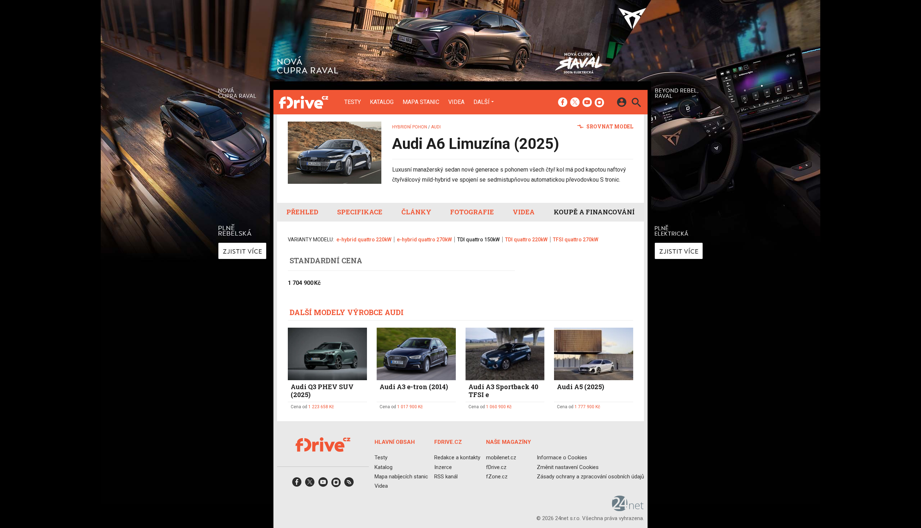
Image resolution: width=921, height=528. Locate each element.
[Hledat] (636, 103)
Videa (456, 102)
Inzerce (443, 467)
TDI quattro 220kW (526, 239)
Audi (436, 126)
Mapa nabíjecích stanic (401, 476)
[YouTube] (587, 103)
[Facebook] (563, 103)
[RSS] (349, 484)
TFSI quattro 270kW (575, 239)
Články (416, 212)
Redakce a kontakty (457, 457)
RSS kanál (446, 476)
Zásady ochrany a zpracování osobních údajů (590, 476)
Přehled (302, 212)
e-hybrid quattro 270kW (424, 239)
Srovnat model (609, 126)
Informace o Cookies (562, 457)
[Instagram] (599, 103)
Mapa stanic (421, 102)
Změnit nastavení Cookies (568, 467)
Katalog (382, 102)
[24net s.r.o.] (628, 508)
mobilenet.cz (501, 457)
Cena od (312, 406)
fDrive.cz (496, 467)
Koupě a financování (594, 212)
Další (481, 102)
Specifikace (359, 212)
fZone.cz (497, 476)
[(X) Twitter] (575, 103)
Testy (352, 102)
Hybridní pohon (409, 126)
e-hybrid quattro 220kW (363, 239)
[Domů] (303, 102)
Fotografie (472, 212)
